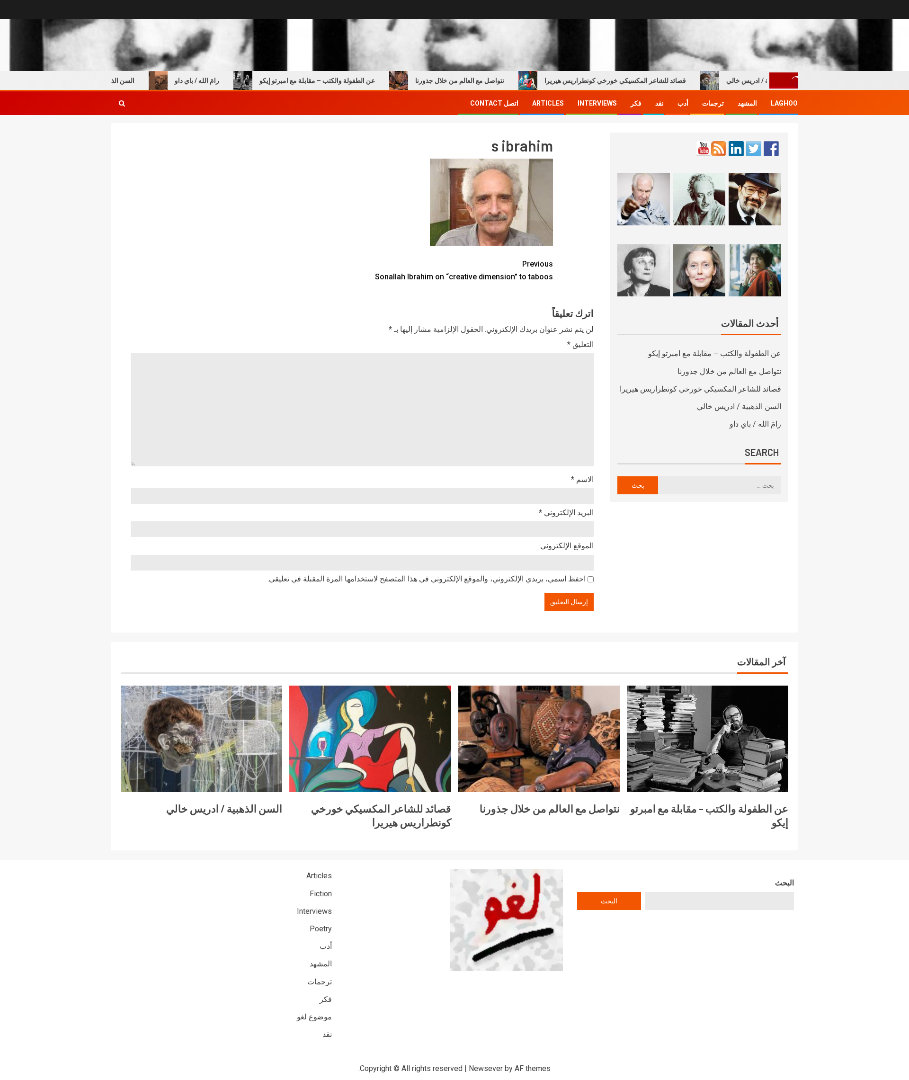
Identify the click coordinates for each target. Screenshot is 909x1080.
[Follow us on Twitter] (753, 148)
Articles (548, 103)
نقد (659, 103)
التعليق (580, 344)
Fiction (321, 893)
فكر (636, 103)
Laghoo (784, 103)
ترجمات (713, 103)
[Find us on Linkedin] (736, 148)
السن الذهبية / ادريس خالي (739, 406)
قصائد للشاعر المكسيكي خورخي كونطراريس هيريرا (638, 80)
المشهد (747, 103)
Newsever (486, 1068)
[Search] (122, 103)
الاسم (582, 479)
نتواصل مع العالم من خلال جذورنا (482, 80)
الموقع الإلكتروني (567, 545)
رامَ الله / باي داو (219, 80)
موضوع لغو (314, 1016)
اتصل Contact (494, 103)
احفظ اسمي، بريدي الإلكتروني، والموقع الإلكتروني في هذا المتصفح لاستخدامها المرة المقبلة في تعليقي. (426, 578)
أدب (682, 103)
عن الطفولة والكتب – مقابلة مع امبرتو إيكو (340, 80)
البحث (784, 882)
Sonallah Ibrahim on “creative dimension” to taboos (464, 270)
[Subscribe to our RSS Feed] (718, 148)
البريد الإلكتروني (566, 512)
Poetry (321, 928)
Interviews (597, 103)
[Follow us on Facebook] (771, 148)
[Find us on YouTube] (703, 148)
